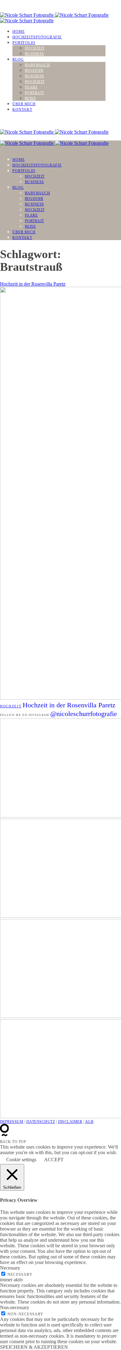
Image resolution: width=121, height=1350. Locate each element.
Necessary (20, 1274)
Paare (31, 87)
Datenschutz (40, 1121)
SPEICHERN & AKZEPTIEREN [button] (34, 1347)
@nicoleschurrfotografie (83, 714)
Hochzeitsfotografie (37, 37)
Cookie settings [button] (21, 1159)
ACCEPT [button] (54, 1159)
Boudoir (34, 70)
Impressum (11, 1121)
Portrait (34, 93)
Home (18, 31)
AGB (89, 1121)
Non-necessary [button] (14, 1307)
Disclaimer (70, 1121)
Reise (30, 98)
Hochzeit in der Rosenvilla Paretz (32, 284)
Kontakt (22, 109)
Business (34, 54)
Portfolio (23, 43)
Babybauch (37, 65)
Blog (18, 59)
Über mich (24, 104)
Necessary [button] (10, 1267)
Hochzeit (35, 48)
